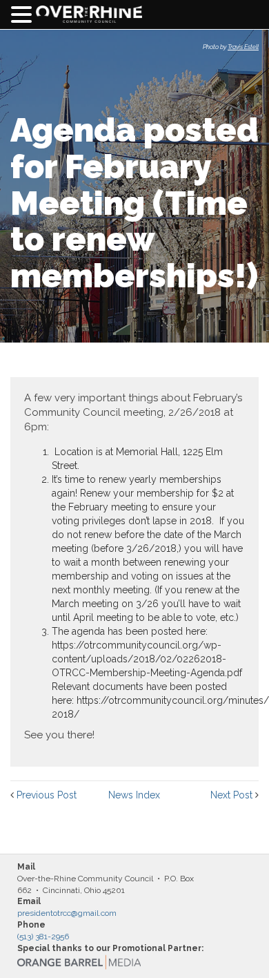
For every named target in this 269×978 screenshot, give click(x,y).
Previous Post (47, 794)
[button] (23, 15)
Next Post (231, 794)
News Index (134, 794)
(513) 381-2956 (43, 936)
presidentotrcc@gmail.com (67, 913)
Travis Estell (243, 47)
